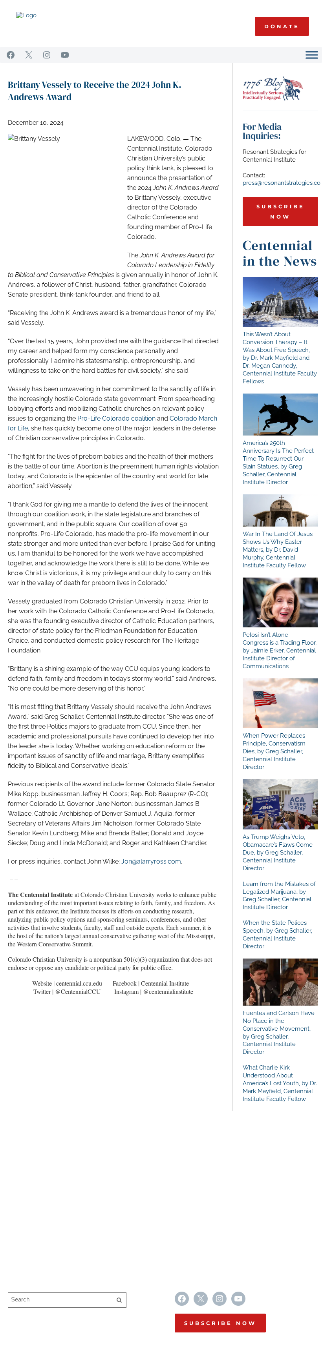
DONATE (282, 26)
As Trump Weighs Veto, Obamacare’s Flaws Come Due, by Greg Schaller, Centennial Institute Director (278, 852)
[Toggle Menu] (312, 54)
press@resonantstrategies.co (281, 182)
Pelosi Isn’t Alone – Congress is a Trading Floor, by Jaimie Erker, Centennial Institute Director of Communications (280, 650)
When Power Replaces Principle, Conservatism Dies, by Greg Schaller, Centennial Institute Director (274, 751)
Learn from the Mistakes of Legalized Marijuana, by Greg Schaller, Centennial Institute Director (279, 895)
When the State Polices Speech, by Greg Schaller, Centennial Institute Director (277, 934)
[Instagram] (46, 55)
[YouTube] (64, 55)
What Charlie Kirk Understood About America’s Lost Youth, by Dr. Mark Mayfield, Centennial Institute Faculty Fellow (280, 1083)
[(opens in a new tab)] (280, 302)
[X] (28, 55)
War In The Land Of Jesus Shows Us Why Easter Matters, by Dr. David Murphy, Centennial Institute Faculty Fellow (278, 549)
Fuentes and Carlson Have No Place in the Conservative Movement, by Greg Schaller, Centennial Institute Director (279, 1033)
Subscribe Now (280, 211)
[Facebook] (10, 55)
